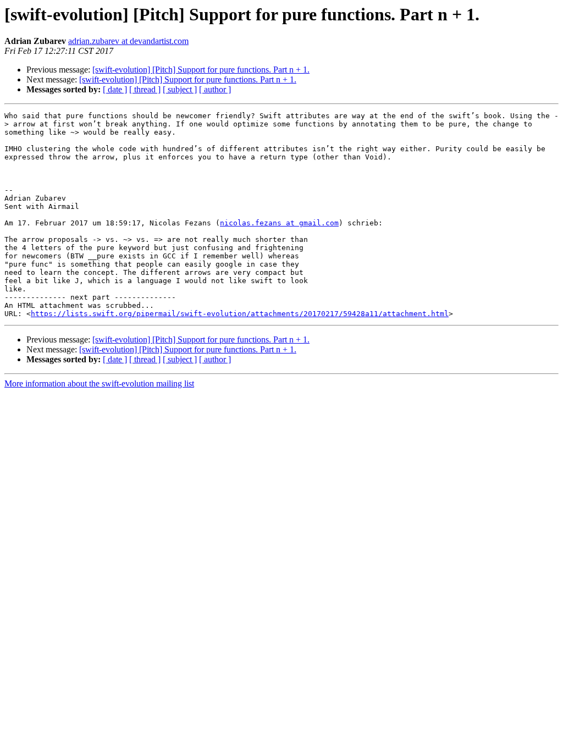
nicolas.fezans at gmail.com (279, 223)
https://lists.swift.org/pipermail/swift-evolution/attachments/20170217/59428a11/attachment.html (240, 314)
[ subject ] (180, 89)
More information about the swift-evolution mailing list (99, 383)
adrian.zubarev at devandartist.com (128, 41)
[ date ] (115, 89)
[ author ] (215, 89)
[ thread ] (145, 89)
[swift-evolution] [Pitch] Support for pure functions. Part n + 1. (201, 69)
